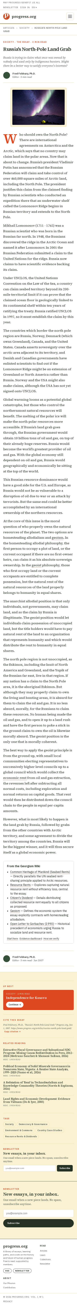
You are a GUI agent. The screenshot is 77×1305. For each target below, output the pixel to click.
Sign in (25, 7)
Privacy (8, 1301)
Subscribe (64, 1168)
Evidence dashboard (31, 938)
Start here (12, 938)
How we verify (51, 938)
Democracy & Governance (33, 1124)
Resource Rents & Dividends (21, 1136)
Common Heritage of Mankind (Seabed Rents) (40, 872)
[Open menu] (70, 16)
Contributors (9, 1287)
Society (25, 27)
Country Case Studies (49, 1130)
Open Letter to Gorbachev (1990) (32, 924)
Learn (42, 1255)
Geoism (15, 911)
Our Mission (9, 1283)
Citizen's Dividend (21, 898)
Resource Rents (20, 885)
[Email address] (38, 1213)
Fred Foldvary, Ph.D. (24, 73)
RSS (7, 1271)
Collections (45, 1259)
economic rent (15, 777)
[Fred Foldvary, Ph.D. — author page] (6, 75)
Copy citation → (12, 1031)
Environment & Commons (18, 1130)
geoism (57, 537)
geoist (36, 565)
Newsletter (10, 7)
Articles (9, 27)
